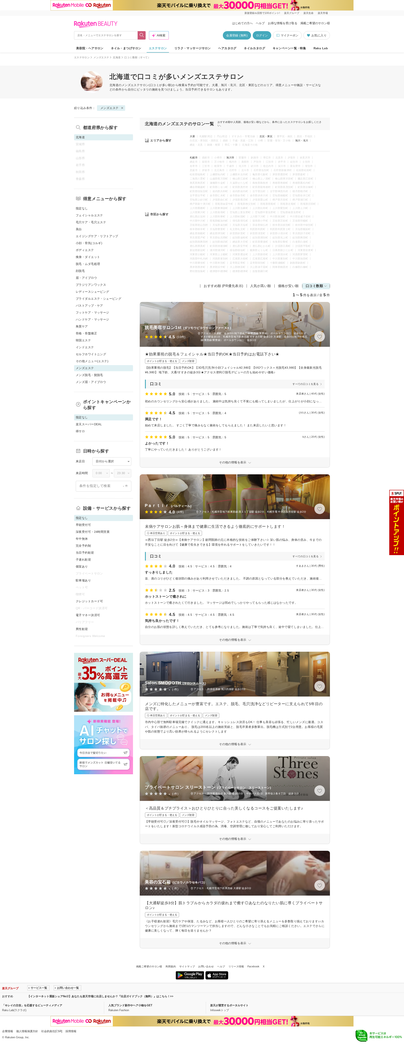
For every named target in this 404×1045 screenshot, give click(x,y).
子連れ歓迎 (83, 559)
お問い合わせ (206, 966)
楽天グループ (291, 13)
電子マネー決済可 (88, 615)
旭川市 (230, 157)
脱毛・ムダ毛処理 (88, 264)
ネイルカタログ (254, 48)
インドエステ (85, 347)
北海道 (117, 57)
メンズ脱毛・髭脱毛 (89, 375)
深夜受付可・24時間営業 (93, 531)
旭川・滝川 (301, 140)
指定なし (82, 208)
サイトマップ (187, 966)
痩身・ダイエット (88, 257)
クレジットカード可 (89, 601)
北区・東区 (265, 136)
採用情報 (70, 1031)
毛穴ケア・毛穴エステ (91, 222)
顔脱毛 (80, 271)
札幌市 (194, 157)
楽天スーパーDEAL (89, 424)
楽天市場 (323, 13)
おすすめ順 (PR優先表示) (223, 286)
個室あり (82, 566)
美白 (79, 229)
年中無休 (82, 538)
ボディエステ (85, 250)
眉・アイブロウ (86, 277)
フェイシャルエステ (89, 215)
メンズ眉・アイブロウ (91, 382)
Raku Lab (321, 48)
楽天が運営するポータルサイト (229, 1005)
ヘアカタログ (227, 48)
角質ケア (82, 326)
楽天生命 (308, 13)
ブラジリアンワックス (91, 284)
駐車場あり (83, 580)
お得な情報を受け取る (282, 23)
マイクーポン (289, 35)
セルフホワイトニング (91, 354)
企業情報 (7, 1031)
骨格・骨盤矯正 (86, 333)
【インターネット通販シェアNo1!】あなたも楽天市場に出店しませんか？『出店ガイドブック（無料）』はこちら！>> (100, 996)
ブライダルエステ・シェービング (98, 298)
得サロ (80, 431)
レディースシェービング (92, 291)
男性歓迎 (82, 629)
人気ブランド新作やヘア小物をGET (130, 1005)
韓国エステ (83, 340)
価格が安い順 (288, 286)
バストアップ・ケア (89, 305)
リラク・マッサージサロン (192, 48)
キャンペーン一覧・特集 (289, 48)
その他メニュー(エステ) (92, 361)
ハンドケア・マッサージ (92, 319)
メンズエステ (101, 57)
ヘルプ (260, 23)
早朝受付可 (83, 524)
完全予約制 (83, 545)
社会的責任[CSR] (51, 1031)
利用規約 (171, 966)
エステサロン (158, 48)
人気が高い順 (260, 286)
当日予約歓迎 (85, 552)
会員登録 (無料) (237, 35)
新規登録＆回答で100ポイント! (262, 13)
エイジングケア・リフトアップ (97, 236)
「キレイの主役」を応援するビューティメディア (32, 1005)
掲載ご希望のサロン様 (315, 23)
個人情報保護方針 (27, 1031)
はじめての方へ (242, 23)
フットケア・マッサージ (92, 312)
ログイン (262, 35)
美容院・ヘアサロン (90, 48)
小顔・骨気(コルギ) (89, 243)
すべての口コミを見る (305, 384)
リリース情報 (236, 966)
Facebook (253, 966)
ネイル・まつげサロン (126, 48)
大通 (192, 136)
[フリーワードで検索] (142, 35)
